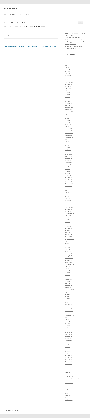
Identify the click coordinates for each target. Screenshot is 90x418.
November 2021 (69, 184)
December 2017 (69, 283)
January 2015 (68, 357)
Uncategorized (21, 35)
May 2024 (67, 120)
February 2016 (68, 330)
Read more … (7, 31)
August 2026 (68, 65)
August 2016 (68, 317)
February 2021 (68, 203)
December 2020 (69, 207)
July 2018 (67, 268)
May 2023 (67, 145)
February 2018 (68, 279)
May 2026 (67, 71)
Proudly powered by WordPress (12, 410)
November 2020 (69, 209)
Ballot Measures (69, 376)
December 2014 (69, 359)
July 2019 (67, 243)
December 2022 (69, 156)
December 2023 (69, 131)
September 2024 (69, 112)
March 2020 (68, 226)
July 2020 (67, 217)
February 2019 (68, 254)
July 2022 (67, 167)
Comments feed (69, 398)
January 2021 (68, 205)
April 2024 (67, 122)
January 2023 (68, 154)
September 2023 (69, 137)
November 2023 (69, 133)
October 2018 (68, 262)
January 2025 (68, 103)
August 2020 (68, 215)
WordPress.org (69, 400)
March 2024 (68, 124)
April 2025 (67, 97)
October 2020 (68, 211)
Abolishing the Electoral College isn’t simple (45, 46)
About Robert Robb (15, 14)
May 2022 (67, 171)
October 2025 (68, 86)
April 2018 (67, 275)
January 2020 (68, 230)
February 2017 (68, 304)
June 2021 (67, 194)
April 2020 (67, 224)
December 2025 (69, 82)
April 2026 (67, 73)
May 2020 (67, 222)
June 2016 (67, 321)
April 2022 (67, 173)
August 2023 (68, 139)
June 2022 (67, 169)
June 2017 (67, 296)
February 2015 (68, 355)
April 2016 (67, 326)
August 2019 (68, 241)
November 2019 (69, 234)
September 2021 (69, 188)
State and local (69, 381)
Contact (27, 14)
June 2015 (67, 347)
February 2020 (68, 228)
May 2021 (67, 196)
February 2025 (68, 101)
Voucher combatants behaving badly (74, 40)
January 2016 (68, 332)
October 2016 (68, 313)
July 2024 (67, 116)
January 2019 (68, 256)
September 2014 (69, 366)
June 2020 (67, 220)
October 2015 (68, 338)
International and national (72, 379)
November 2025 (69, 84)
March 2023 (68, 150)
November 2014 (69, 362)
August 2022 (68, 165)
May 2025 (67, 95)
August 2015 (68, 342)
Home (5, 14)
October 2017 (68, 287)
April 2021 (67, 198)
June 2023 (67, 143)
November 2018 (69, 260)
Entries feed (68, 395)
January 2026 (68, 80)
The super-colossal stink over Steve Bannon (17, 46)
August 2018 (68, 266)
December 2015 (69, 334)
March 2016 (68, 328)
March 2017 (68, 302)
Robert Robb (11, 8)
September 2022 (69, 162)
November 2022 (69, 158)
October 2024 (68, 109)
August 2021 (68, 190)
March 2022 (68, 175)
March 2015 (68, 353)
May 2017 (67, 298)
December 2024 (69, 105)
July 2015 (67, 345)
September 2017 (69, 290)
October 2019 (68, 237)
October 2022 (68, 160)
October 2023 (68, 135)
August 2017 (68, 292)
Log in (66, 393)
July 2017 (67, 294)
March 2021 (68, 201)
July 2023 (67, 141)
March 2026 (68, 76)
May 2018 (67, 273)
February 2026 (68, 78)
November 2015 (69, 336)
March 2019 (68, 251)
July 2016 (67, 319)
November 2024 (69, 107)
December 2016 (69, 309)
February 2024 (68, 126)
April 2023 (67, 148)
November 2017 (69, 285)
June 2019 (67, 245)
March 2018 (68, 277)
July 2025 (67, 90)
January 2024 (68, 129)
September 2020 (69, 213)
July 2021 (67, 192)
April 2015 (67, 351)
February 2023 (68, 152)
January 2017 (68, 306)
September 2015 (69, 340)
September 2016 (69, 315)
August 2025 (68, 88)
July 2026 (67, 67)
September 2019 (69, 239)
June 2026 (67, 69)
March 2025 (68, 99)
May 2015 (67, 349)
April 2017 (67, 300)
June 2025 (67, 92)
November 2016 (69, 311)
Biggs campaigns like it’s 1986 (72, 37)
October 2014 (68, 364)
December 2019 (69, 232)
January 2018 (68, 281)
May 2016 (67, 323)
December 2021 (69, 181)
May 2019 (67, 247)
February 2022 (68, 177)
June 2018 (67, 270)
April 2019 (67, 249)
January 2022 (68, 179)
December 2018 (69, 258)
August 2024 (68, 114)
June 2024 (67, 118)
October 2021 (68, 186)
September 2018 (69, 264)
